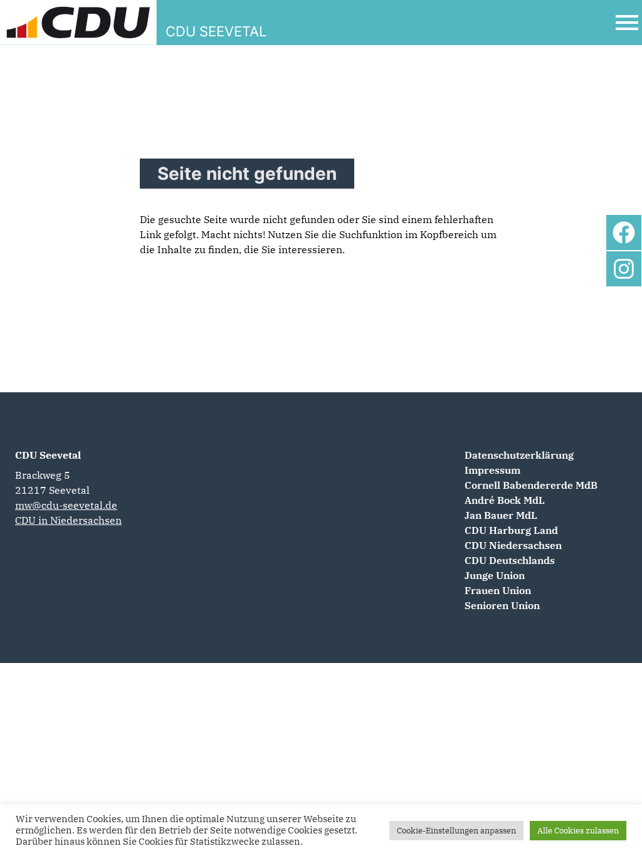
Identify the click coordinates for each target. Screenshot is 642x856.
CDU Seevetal (48, 455)
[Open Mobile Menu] (627, 23)
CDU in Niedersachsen (68, 520)
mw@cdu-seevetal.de (66, 505)
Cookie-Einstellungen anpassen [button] (456, 830)
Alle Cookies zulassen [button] (578, 830)
